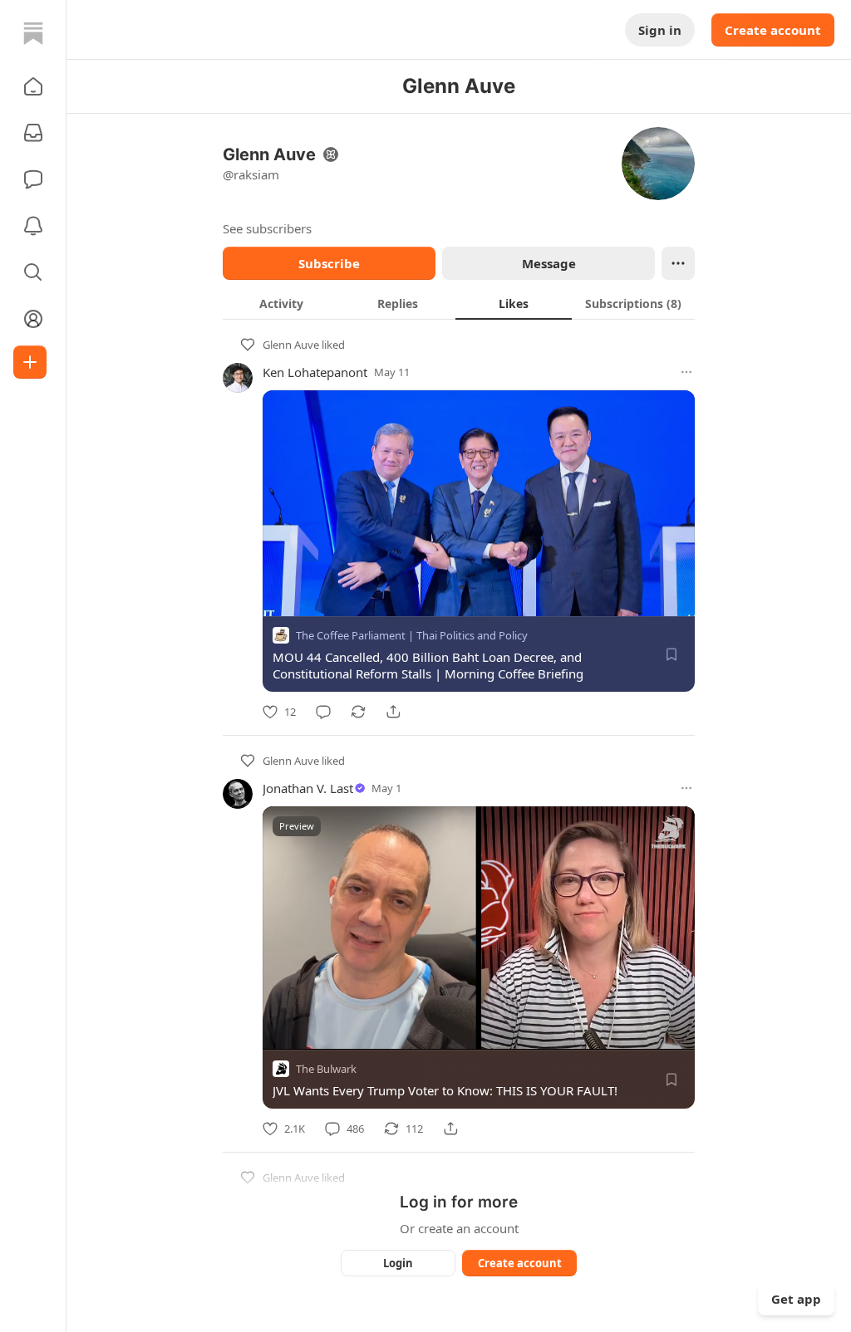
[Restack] (358, 711)
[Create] (30, 362)
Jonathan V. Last (308, 788)
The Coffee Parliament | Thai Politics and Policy (412, 635)
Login (398, 1263)
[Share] (393, 711)
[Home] (33, 33)
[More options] (686, 372)
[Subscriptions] (33, 133)
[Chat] (33, 179)
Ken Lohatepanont (315, 372)
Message (549, 263)
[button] (33, 86)
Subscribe (329, 263)
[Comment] (323, 711)
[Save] (671, 654)
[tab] (281, 303)
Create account (773, 30)
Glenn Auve (291, 344)
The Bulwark (326, 1068)
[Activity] (33, 226)
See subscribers (267, 228)
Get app (796, 1298)
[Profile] (33, 319)
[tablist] (459, 303)
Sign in (659, 30)
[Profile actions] (678, 263)
